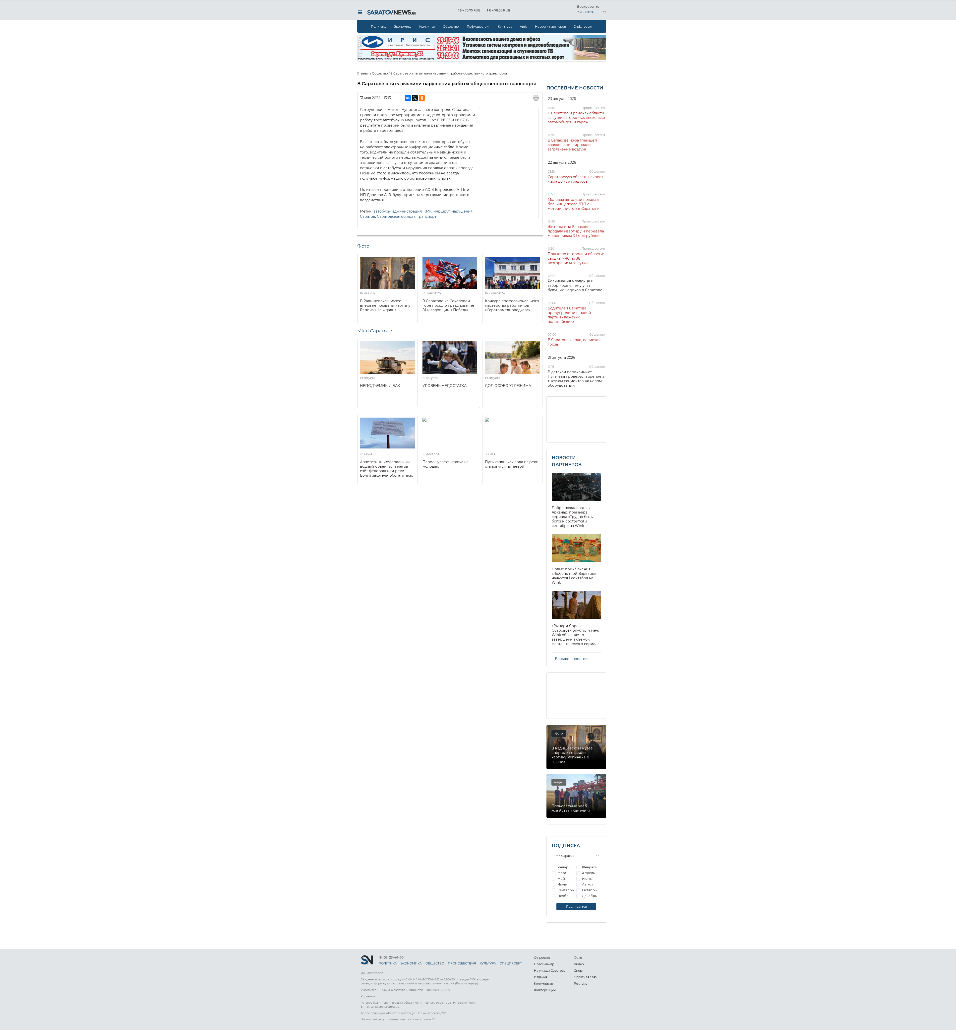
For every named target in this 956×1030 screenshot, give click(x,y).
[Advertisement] (509, 162)
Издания (540, 977)
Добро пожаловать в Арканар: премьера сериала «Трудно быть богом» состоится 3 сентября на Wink (572, 517)
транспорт (426, 216)
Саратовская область (396, 216)
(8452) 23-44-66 (391, 957)
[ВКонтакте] (408, 98)
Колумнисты (543, 983)
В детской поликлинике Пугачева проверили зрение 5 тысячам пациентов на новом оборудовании (576, 379)
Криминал (427, 26)
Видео (579, 964)
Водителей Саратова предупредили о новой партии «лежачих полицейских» (569, 315)
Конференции (545, 990)
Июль (562, 884)
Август (587, 884)
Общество (451, 26)
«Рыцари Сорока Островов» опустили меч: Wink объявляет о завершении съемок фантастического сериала (575, 635)
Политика (378, 26)
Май (561, 879)
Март (561, 873)
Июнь (586, 879)
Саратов (367, 216)
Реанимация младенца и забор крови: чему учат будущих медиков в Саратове (575, 285)
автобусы (382, 211)
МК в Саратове (374, 331)
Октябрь (589, 890)
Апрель (588, 873)
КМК (427, 211)
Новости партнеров (550, 26)
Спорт (579, 970)
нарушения (462, 211)
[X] (415, 98)
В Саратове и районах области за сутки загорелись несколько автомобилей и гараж (576, 117)
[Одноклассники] (422, 98)
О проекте (542, 957)
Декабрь (589, 896)
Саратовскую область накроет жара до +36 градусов (575, 179)
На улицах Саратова (549, 970)
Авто (523, 26)
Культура (505, 26)
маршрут (441, 211)
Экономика (403, 26)
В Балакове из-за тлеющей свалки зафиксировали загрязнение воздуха (572, 144)
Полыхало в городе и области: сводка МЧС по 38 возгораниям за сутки (576, 258)
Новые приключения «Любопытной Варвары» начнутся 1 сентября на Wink (574, 576)
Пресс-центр (544, 964)
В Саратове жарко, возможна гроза (574, 342)
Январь (563, 867)
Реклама (580, 983)
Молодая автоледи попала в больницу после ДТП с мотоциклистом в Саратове (573, 204)
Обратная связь (586, 977)
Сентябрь (565, 890)
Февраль (589, 867)
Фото (578, 957)
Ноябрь (563, 896)
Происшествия (478, 26)
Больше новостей (571, 659)
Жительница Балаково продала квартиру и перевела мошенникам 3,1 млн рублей (576, 231)
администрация (407, 211)
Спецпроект (583, 26)
